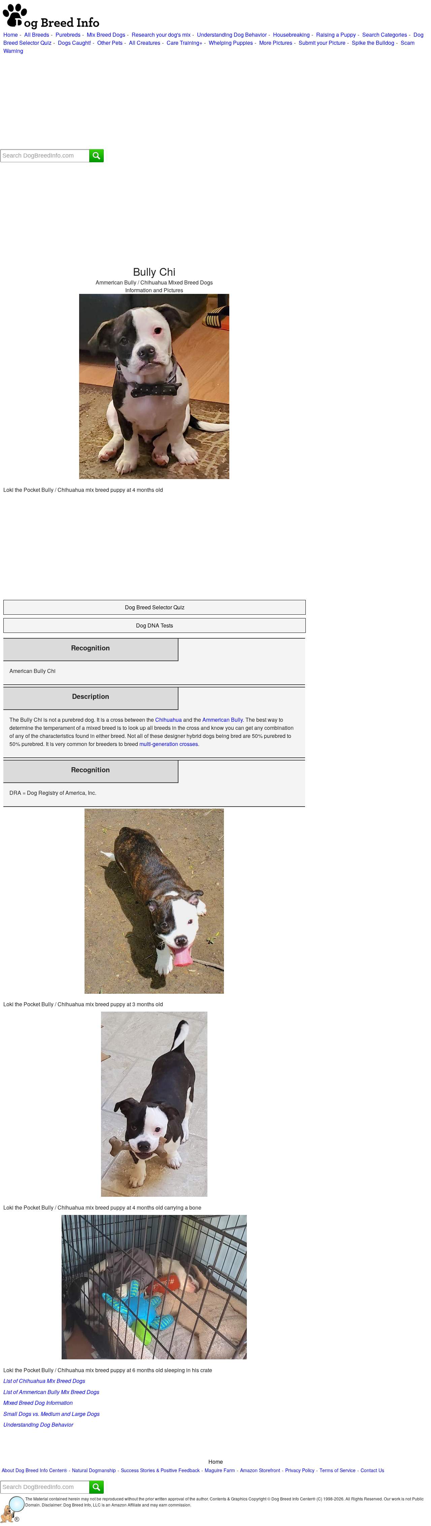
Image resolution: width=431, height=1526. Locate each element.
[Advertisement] (202, 102)
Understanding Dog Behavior (232, 34)
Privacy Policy (299, 1470)
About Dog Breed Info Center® (34, 1470)
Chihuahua (168, 719)
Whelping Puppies (231, 42)
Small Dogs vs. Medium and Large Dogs (51, 1414)
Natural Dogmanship (94, 1470)
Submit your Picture (322, 42)
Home (10, 34)
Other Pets (110, 42)
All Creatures (144, 42)
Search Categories (384, 34)
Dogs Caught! (74, 42)
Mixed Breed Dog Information (38, 1402)
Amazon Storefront (260, 1470)
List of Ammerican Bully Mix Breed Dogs (51, 1392)
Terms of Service (338, 1470)
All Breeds (36, 34)
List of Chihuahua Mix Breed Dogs (44, 1381)
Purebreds (68, 34)
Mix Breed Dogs (106, 34)
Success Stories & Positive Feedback (160, 1470)
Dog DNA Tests (154, 625)
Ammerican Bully (222, 719)
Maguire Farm (220, 1470)
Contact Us (372, 1470)
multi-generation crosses (168, 744)
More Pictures (275, 42)
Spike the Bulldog (373, 42)
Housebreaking (291, 34)
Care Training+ (184, 42)
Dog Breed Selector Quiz (155, 607)
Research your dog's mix (161, 34)
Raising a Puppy (336, 34)
